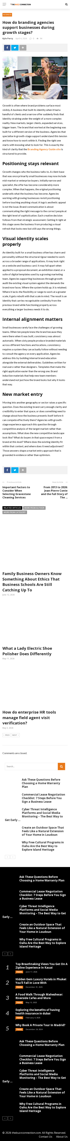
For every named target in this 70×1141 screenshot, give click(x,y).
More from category (15, 512)
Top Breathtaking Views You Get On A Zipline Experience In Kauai (41, 965)
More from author (34, 507)
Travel (19, 972)
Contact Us (45, 1136)
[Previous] (7, 857)
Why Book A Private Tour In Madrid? (40, 1025)
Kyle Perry (7, 38)
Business (7, 14)
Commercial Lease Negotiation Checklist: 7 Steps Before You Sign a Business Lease (43, 798)
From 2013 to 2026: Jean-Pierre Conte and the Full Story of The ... (54, 492)
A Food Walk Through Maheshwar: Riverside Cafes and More (39, 996)
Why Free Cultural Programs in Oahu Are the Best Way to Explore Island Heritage (43, 845)
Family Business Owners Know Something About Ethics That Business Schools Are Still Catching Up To (32, 582)
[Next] (12, 857)
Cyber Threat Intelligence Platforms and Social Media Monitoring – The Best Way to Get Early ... (34, 814)
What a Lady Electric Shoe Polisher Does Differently (27, 651)
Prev (7, 735)
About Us (62, 1136)
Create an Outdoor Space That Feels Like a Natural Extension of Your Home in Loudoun (43, 831)
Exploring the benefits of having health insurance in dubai (37, 1011)
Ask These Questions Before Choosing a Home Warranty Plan (41, 783)
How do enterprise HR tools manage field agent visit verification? (29, 717)
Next (14, 735)
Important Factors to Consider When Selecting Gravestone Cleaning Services (16, 492)
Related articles (12, 507)
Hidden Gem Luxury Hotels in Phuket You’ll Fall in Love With (40, 981)
